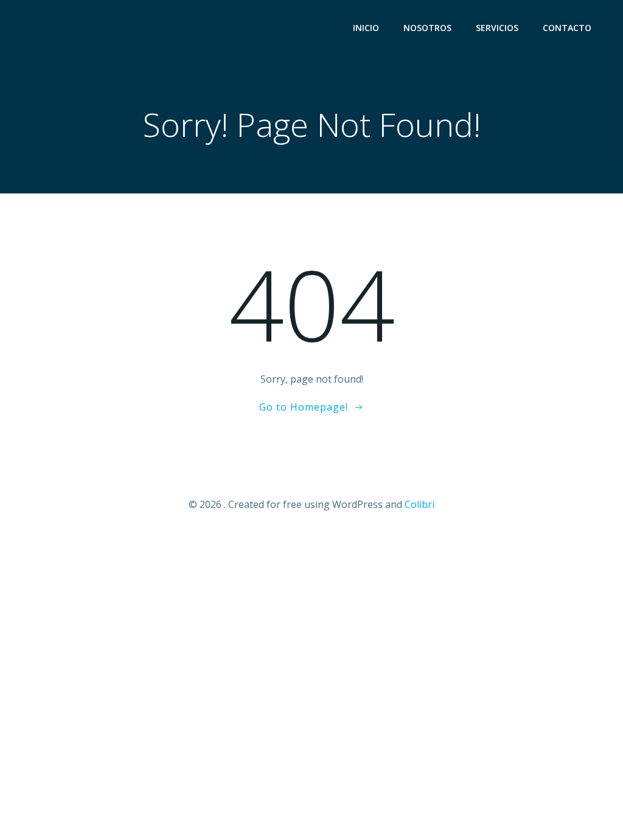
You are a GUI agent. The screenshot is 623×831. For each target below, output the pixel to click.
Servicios (497, 27)
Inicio (366, 27)
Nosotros (427, 27)
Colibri (419, 504)
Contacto (567, 27)
